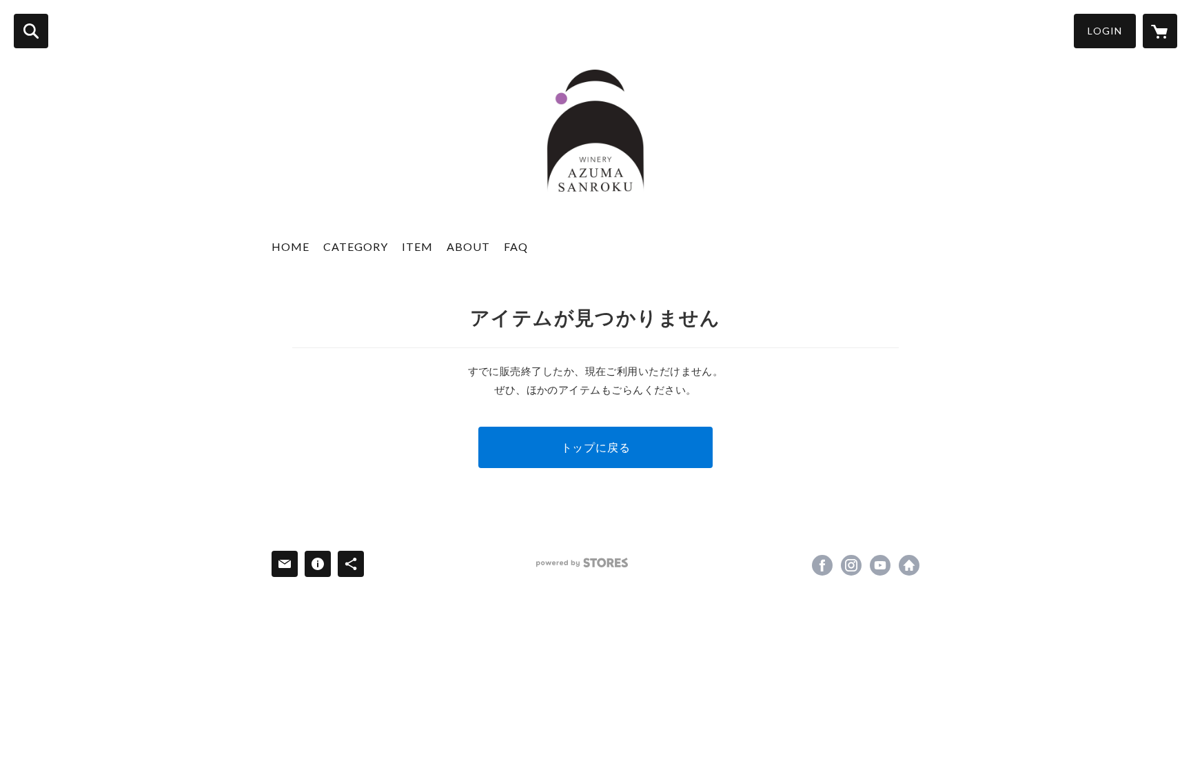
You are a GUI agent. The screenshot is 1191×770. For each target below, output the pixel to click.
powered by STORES (582, 563)
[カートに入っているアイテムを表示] (1160, 31)
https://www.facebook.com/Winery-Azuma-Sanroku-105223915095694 (822, 565)
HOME (290, 246)
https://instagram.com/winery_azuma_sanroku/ (851, 565)
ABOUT (468, 246)
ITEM (417, 246)
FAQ (516, 246)
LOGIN (1105, 31)
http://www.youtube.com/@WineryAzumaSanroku (880, 565)
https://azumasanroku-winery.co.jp (909, 565)
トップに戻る (596, 447)
